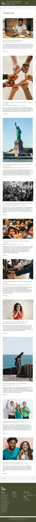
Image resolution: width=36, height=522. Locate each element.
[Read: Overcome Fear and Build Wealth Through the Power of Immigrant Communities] (18, 228)
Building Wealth (8, 105)
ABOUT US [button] (9, 1)
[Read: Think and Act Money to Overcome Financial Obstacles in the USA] (18, 408)
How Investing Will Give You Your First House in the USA (14, 462)
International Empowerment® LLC (18, 519)
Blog (3, 42)
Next (33, 478)
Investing (20, 167)
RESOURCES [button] (8, 4)
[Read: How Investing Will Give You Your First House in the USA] (18, 448)
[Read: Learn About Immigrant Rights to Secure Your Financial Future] (18, 359)
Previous (4, 478)
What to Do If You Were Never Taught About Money (13, 40)
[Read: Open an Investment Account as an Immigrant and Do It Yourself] (18, 309)
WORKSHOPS (13, 4)
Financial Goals (8, 42)
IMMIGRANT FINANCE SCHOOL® (17, 1)
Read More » (5, 51)
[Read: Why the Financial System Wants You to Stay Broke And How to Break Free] (18, 191)
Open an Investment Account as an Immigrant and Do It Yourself (15, 321)
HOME (7, 1)
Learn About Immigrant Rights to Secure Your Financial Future (15, 383)
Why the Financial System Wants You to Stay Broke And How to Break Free (17, 203)
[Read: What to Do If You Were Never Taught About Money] (18, 28)
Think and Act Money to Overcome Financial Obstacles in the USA (16, 421)
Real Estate (18, 463)
